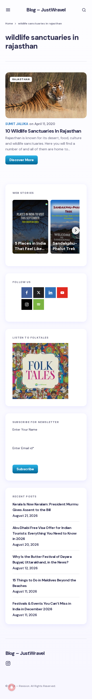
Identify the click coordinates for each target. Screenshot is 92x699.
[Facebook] (26, 292)
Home (9, 23)
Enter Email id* (23, 448)
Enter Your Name (25, 429)
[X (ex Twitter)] (38, 292)
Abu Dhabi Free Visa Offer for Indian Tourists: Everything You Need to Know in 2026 (44, 533)
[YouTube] (62, 292)
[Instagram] (26, 304)
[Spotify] (38, 304)
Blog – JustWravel (45, 9)
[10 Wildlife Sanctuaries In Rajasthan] (46, 95)
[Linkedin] (50, 292)
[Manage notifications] (11, 687)
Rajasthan (21, 79)
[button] (8, 10)
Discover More (21, 159)
